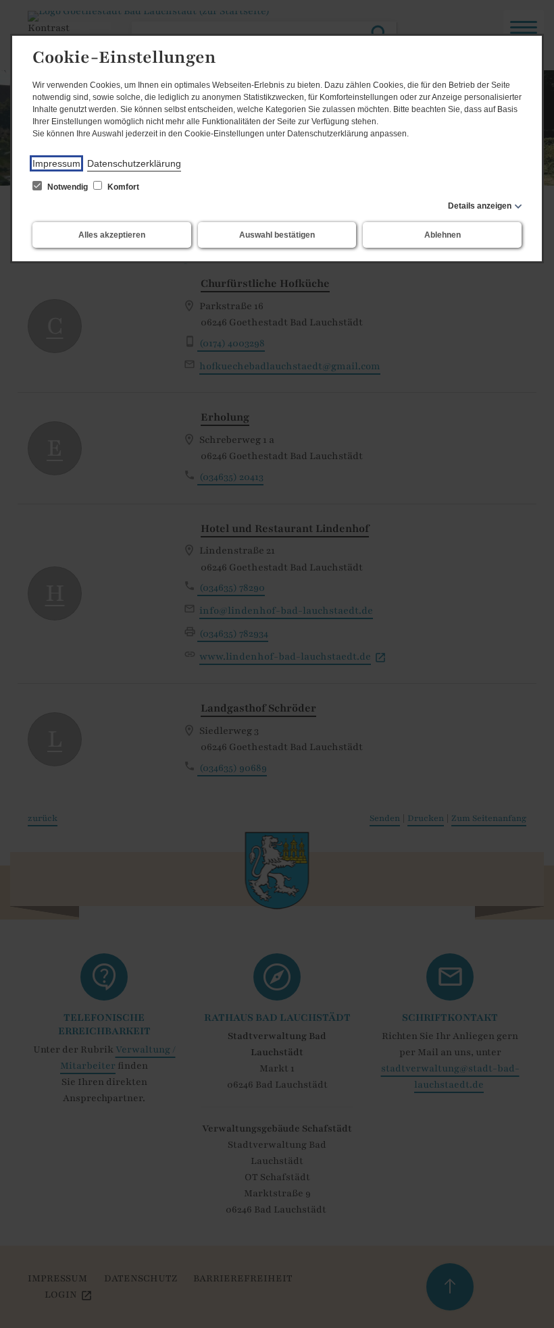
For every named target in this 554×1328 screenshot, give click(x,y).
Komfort (122, 187)
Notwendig (67, 187)
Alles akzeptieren (111, 235)
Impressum (56, 163)
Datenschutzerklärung (134, 163)
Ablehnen (442, 235)
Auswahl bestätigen (277, 235)
